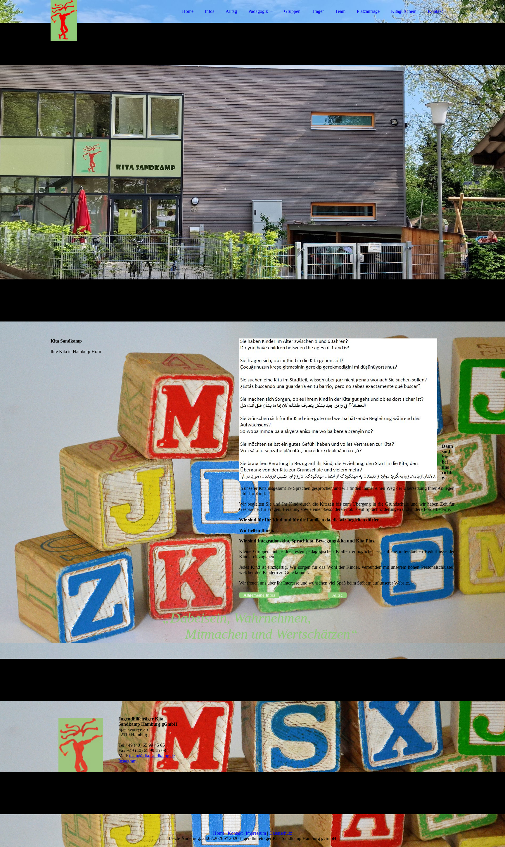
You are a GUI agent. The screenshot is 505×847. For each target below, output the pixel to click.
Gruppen (292, 11)
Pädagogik (258, 11)
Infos (209, 11)
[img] (102, 20)
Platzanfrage (368, 11)
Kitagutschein (403, 11)
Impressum (256, 833)
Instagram (127, 760)
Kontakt (435, 11)
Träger (318, 11)
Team (340, 11)
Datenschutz (280, 833)
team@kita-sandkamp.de (152, 755)
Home (187, 11)
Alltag (231, 11)
